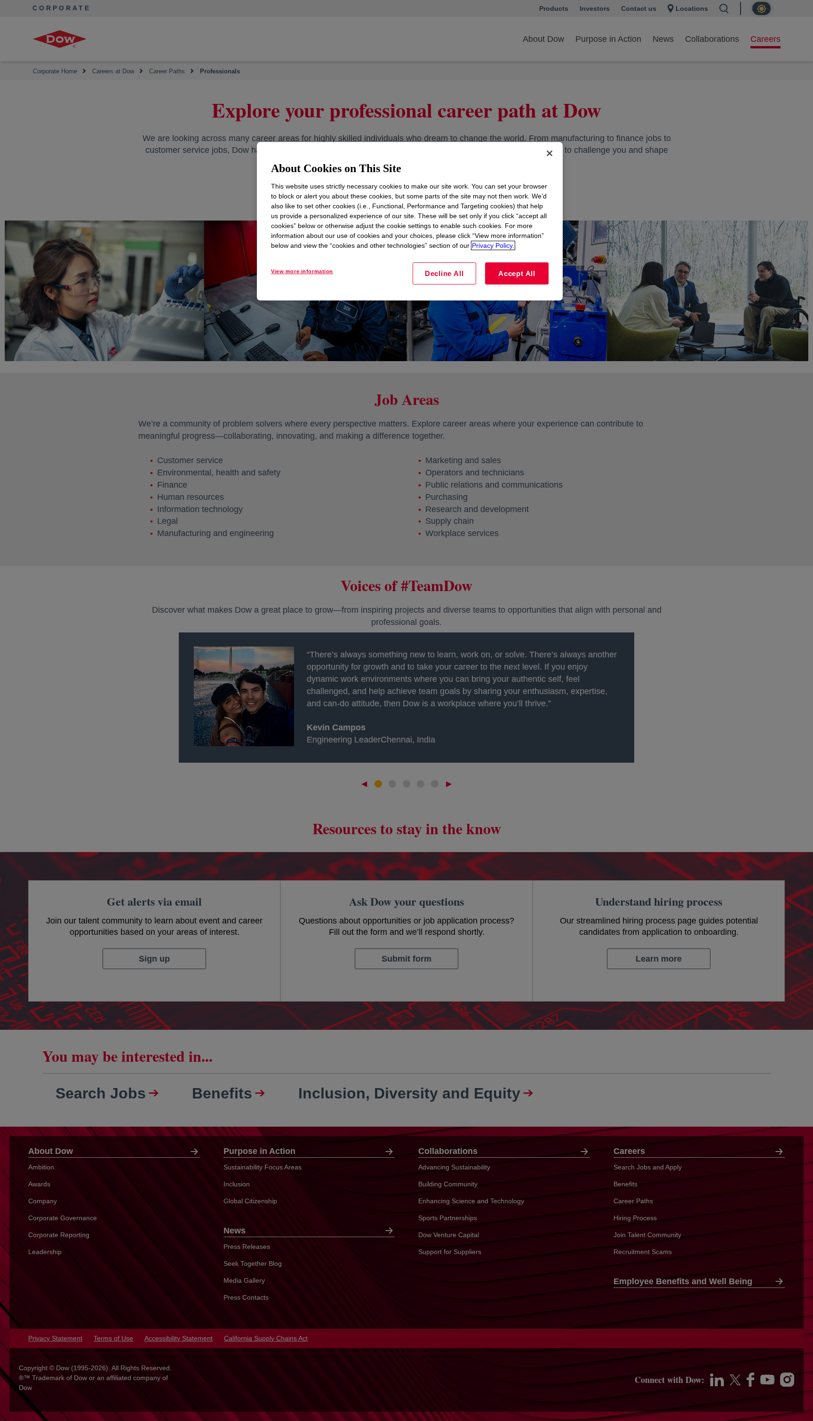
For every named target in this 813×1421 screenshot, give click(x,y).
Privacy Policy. (493, 245)
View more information (302, 271)
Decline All (444, 273)
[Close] (549, 153)
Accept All (516, 273)
